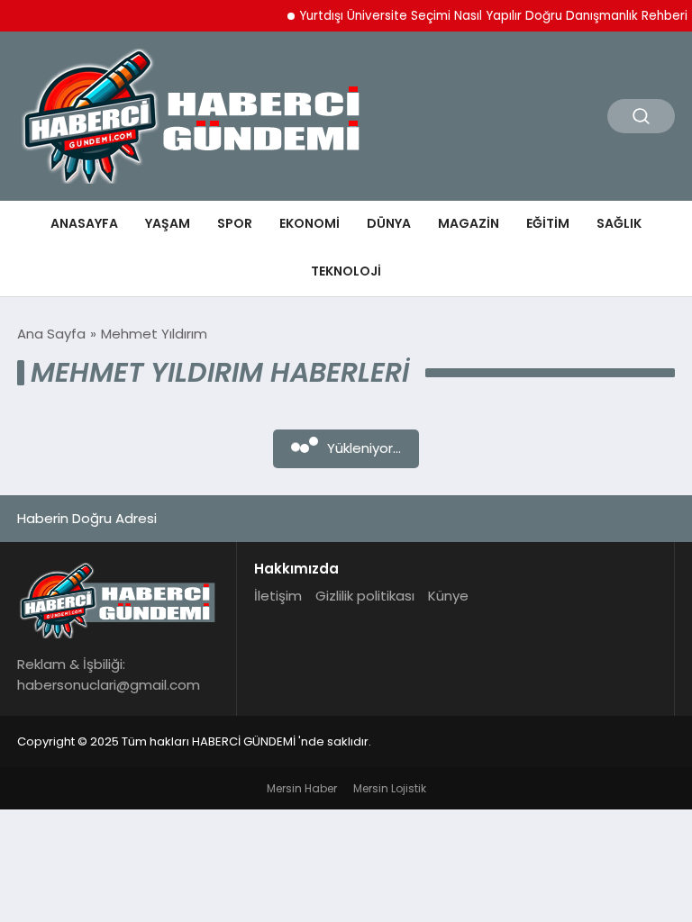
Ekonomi (309, 223)
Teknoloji (346, 271)
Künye (448, 595)
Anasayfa (84, 223)
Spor (234, 223)
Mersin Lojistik (389, 788)
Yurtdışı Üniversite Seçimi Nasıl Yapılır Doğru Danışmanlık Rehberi (486, 15)
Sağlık (619, 223)
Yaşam (167, 223)
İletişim (278, 595)
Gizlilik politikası (364, 595)
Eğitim (547, 223)
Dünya (389, 223)
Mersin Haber (302, 788)
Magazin (468, 223)
